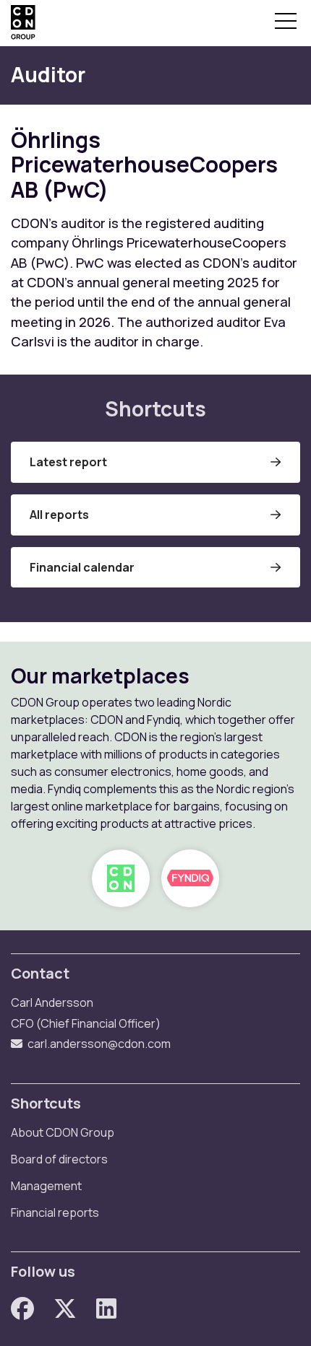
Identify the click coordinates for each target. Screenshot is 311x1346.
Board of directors (59, 1159)
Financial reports (55, 1212)
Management (46, 1186)
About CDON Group (62, 1132)
